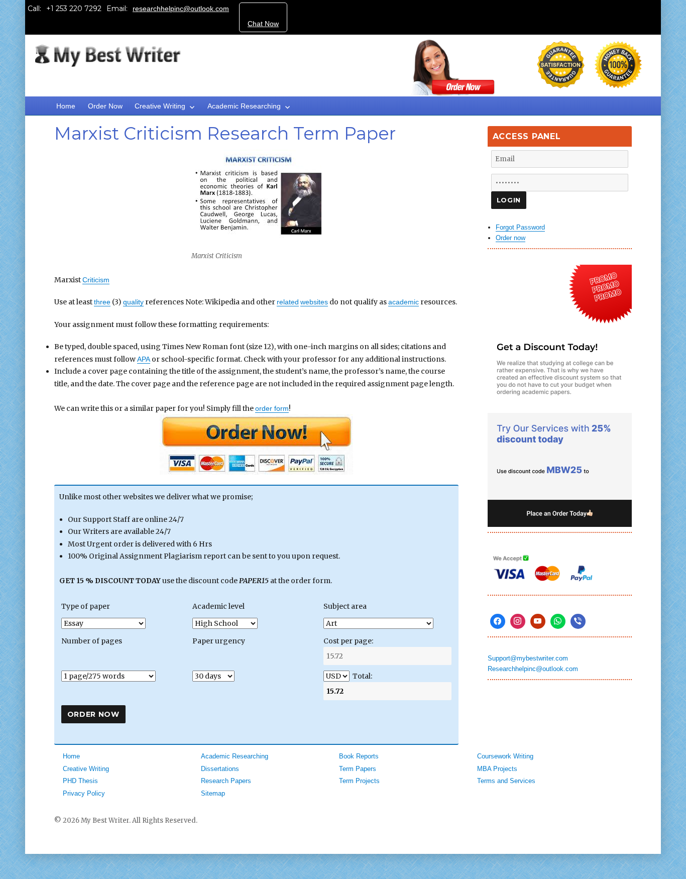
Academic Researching (244, 106)
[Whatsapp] (558, 621)
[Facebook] (498, 621)
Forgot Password (520, 227)
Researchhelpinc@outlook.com (533, 669)
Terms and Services (506, 781)
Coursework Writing (505, 756)
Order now (510, 238)
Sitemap (213, 793)
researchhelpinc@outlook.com (181, 9)
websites (314, 302)
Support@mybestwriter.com (528, 658)
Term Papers (357, 769)
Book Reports (359, 756)
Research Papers (226, 781)
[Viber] (578, 621)
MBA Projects (497, 769)
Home (65, 106)
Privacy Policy (84, 793)
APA (143, 359)
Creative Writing (160, 106)
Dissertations (220, 769)
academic (403, 302)
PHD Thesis (80, 781)
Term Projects (359, 781)
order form (272, 408)
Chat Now (263, 24)
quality (133, 302)
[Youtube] (538, 621)
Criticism (95, 280)
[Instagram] (518, 621)
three (102, 302)
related (288, 302)
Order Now (105, 106)
